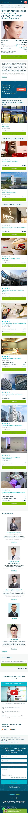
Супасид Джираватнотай (14, 590)
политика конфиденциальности (18, 777)
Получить (21, 89)
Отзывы (5, 802)
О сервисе (5, 801)
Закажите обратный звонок (14, 787)
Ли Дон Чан (14, 639)
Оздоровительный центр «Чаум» (11, 258)
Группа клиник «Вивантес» (9, 192)
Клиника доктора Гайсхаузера (10, 161)
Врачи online (12, 801)
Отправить (14, 782)
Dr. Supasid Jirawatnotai (14, 533)
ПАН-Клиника (5, 126)
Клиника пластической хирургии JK (11, 358)
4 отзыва (25, 49)
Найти (14, 665)
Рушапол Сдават (14, 561)
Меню (2, 2)
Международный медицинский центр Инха (13, 492)
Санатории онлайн (20, 801)
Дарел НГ (14, 618)
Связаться (14, 133)
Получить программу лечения (14, 56)
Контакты (10, 802)
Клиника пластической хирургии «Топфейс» (14, 227)
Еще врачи (4, 651)
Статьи (16, 802)
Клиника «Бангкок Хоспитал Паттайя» (12, 394)
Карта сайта (22, 802)
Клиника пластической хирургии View (12, 425)
